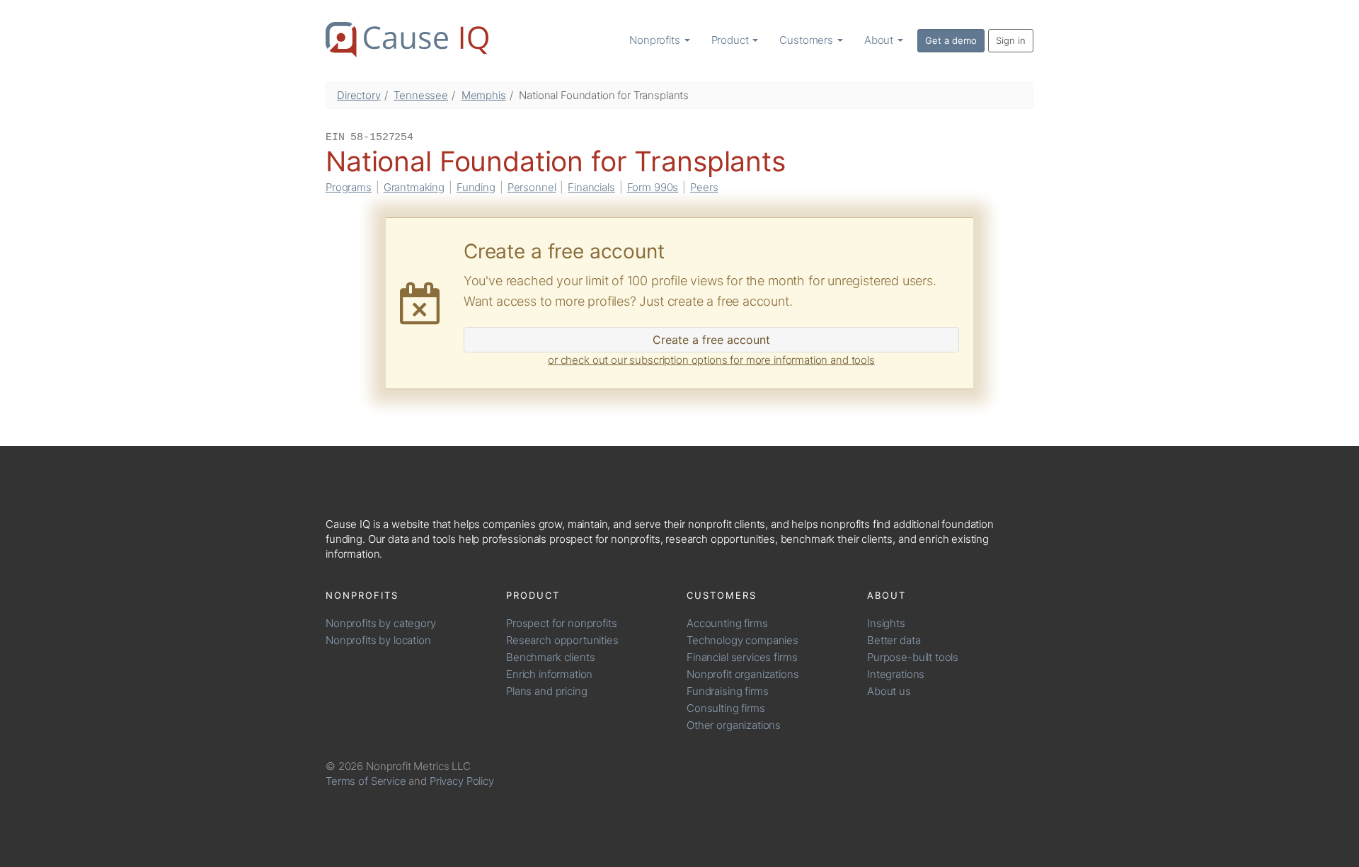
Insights (886, 623)
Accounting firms (727, 623)
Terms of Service (366, 781)
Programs (349, 187)
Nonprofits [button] (655, 40)
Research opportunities (562, 640)
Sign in (1011, 40)
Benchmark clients (550, 657)
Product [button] (731, 40)
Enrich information (549, 674)
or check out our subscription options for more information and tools (711, 360)
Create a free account (711, 340)
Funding (476, 187)
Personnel (532, 187)
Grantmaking (414, 187)
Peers (704, 187)
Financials (591, 187)
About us (889, 691)
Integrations (895, 674)
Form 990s (653, 187)
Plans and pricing (546, 691)
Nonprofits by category (381, 623)
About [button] (880, 40)
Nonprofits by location (378, 640)
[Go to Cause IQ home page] (407, 39)
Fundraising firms (727, 691)
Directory (359, 95)
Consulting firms (726, 708)
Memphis (483, 95)
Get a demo (951, 40)
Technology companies (742, 640)
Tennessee (421, 95)
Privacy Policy (462, 781)
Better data (893, 640)
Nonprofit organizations (743, 674)
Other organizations (734, 725)
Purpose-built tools (912, 657)
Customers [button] (807, 40)
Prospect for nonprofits (561, 623)
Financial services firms (742, 657)
